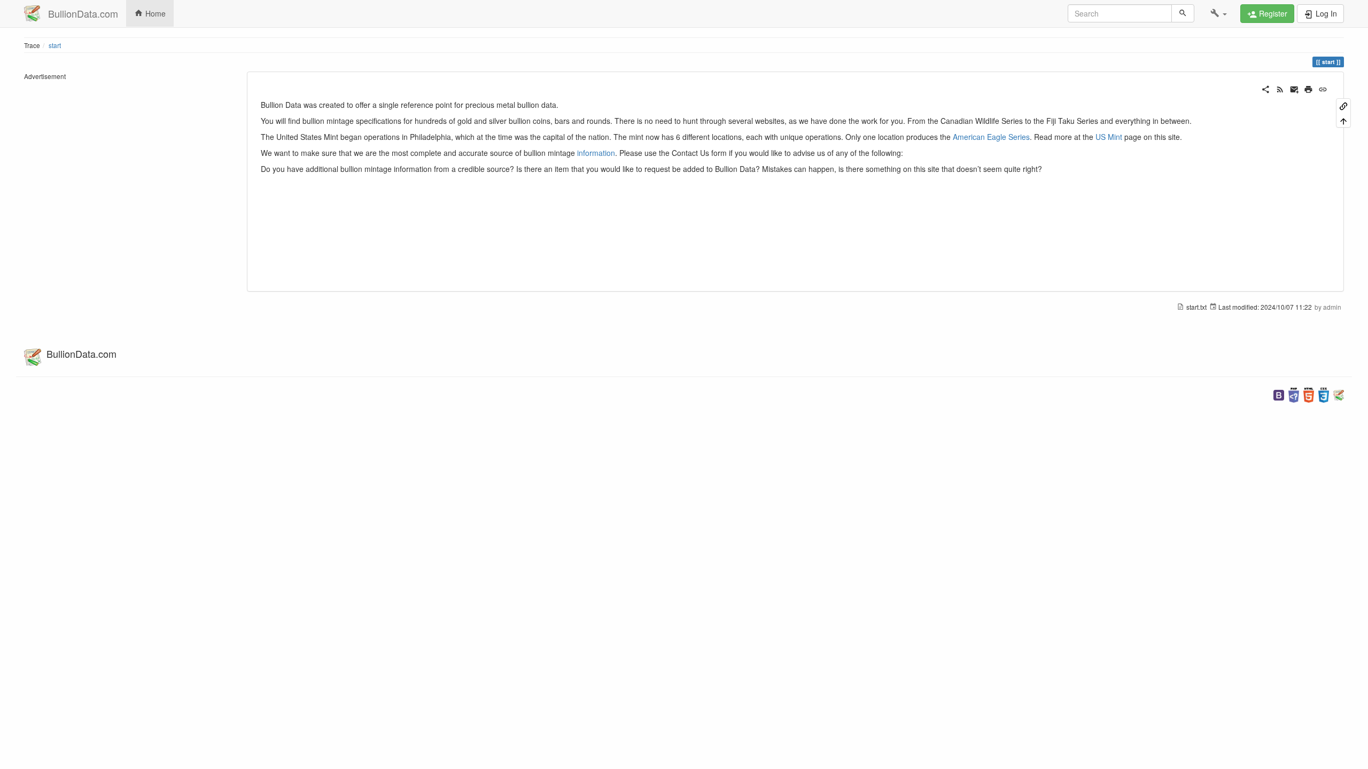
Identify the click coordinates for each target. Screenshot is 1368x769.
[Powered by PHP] (1293, 393)
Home (154, 13)
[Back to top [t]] (1343, 120)
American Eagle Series (991, 136)
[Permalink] (1322, 88)
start (55, 45)
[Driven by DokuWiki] (1338, 393)
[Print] (1308, 88)
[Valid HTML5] (1308, 393)
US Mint (1108, 136)
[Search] (1182, 13)
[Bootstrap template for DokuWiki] (1278, 393)
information (596, 152)
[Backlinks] (1343, 105)
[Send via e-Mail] (1294, 88)
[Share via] (1265, 88)
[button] (1218, 13)
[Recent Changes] (1280, 88)
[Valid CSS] (1323, 393)
